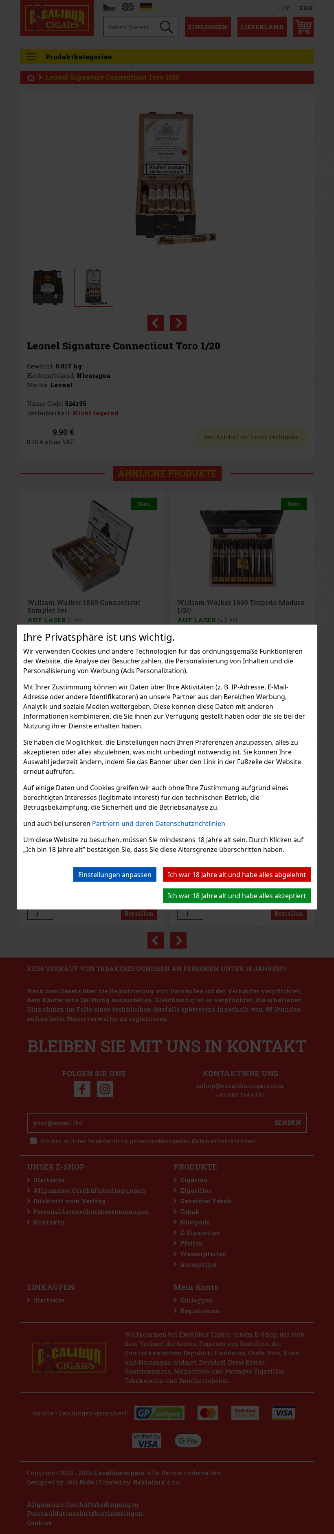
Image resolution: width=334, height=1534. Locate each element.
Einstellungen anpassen (115, 874)
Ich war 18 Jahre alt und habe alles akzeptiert (237, 895)
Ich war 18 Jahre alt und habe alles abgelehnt (237, 874)
